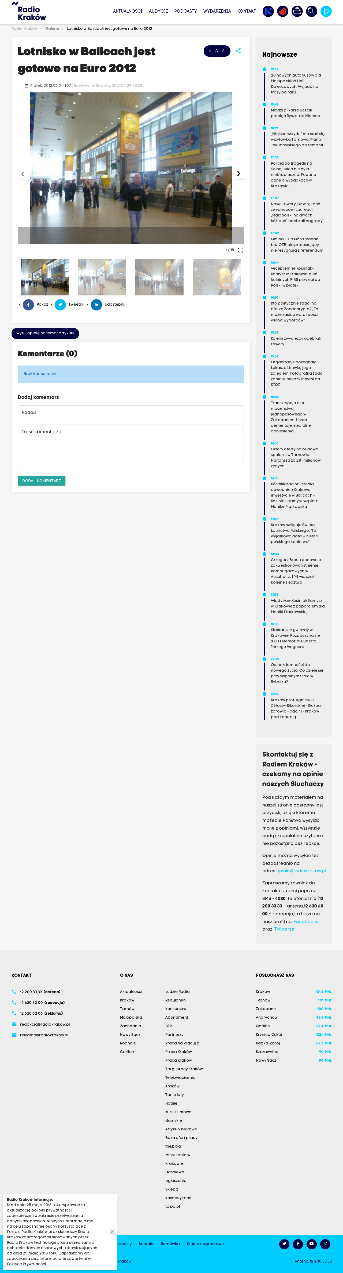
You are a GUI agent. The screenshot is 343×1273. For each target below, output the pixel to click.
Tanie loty (174, 1095)
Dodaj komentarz (41, 480)
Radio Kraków (25, 29)
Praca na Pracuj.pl (182, 1043)
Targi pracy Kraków (184, 1069)
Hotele (171, 1104)
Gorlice (127, 1052)
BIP (168, 1026)
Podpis (29, 413)
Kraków (127, 1001)
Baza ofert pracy (181, 1138)
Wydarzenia (217, 11)
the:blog (173, 1147)
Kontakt (246, 11)
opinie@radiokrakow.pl (301, 871)
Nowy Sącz (130, 1035)
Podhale (128, 1043)
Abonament (176, 1018)
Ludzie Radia (177, 992)
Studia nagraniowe (205, 1244)
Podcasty (185, 11)
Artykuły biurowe (181, 1129)
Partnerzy (174, 1035)
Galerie (52, 29)
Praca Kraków (178, 1052)
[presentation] (23, 173)
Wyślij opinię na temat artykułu (45, 333)
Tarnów (127, 1009)
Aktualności (128, 11)
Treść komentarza (41, 432)
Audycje (158, 11)
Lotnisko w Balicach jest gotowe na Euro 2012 (109, 29)
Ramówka (170, 1244)
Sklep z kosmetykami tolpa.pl (178, 1198)
